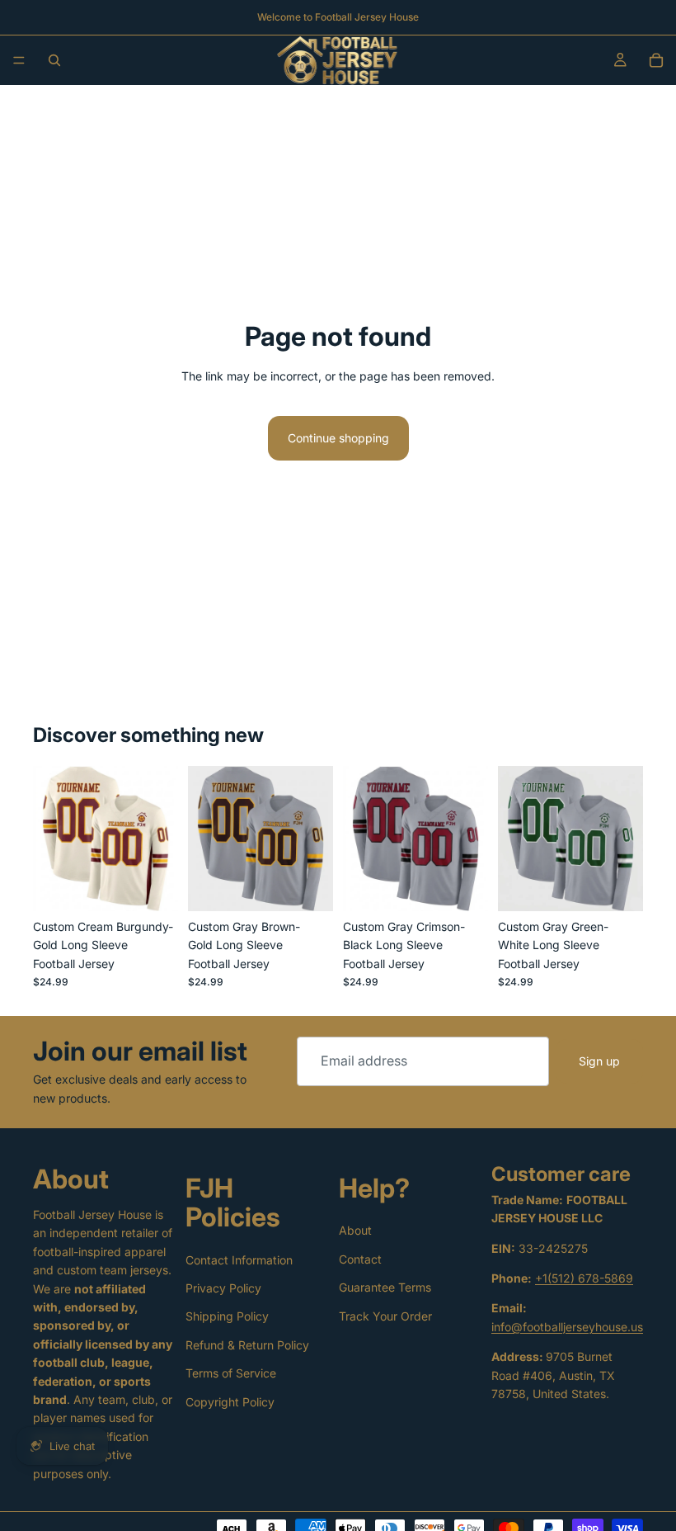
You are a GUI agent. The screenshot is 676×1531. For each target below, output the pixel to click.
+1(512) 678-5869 (584, 1278)
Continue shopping (338, 438)
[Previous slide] (51, 838)
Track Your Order (385, 1316)
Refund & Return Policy (247, 1345)
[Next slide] (160, 838)
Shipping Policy (227, 1316)
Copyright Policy (230, 1402)
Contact (360, 1259)
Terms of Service (230, 1373)
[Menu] (19, 60)
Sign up (599, 1061)
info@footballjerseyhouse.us (567, 1327)
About (355, 1230)
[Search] (54, 60)
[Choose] (152, 885)
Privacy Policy (223, 1288)
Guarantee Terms (385, 1287)
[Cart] (656, 60)
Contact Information (239, 1260)
